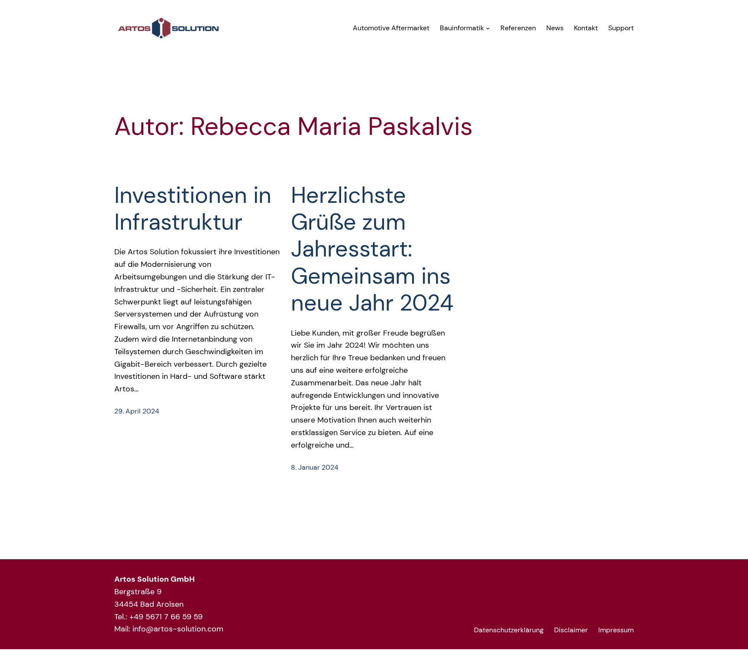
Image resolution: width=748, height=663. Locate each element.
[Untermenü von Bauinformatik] (488, 28)
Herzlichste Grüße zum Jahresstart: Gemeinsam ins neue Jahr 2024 (372, 249)
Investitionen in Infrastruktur (192, 209)
